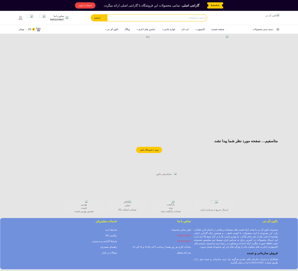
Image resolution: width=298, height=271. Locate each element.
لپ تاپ (185, 29)
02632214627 (184, 241)
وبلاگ (127, 29)
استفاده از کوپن (85, 5)
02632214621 (184, 235)
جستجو (97, 18)
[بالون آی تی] (264, 18)
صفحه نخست (217, 29)
